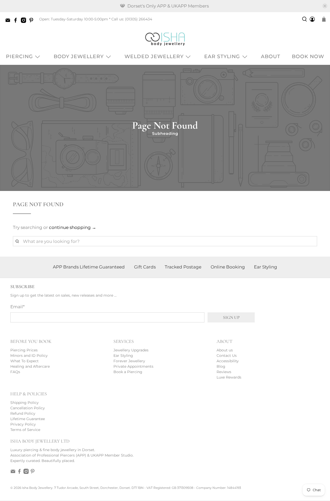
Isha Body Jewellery (37, 488)
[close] (324, 6)
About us (225, 350)
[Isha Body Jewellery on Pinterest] (32, 21)
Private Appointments (133, 366)
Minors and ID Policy (29, 355)
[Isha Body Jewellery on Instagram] (25, 21)
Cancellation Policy (27, 408)
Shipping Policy (24, 402)
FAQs (15, 371)
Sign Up (231, 317)
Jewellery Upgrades (130, 350)
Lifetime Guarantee (27, 419)
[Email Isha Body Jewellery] (9, 21)
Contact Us (227, 355)
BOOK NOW (308, 56)
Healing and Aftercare (30, 366)
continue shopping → (72, 227)
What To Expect (24, 361)
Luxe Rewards (229, 377)
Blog (221, 366)
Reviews (224, 371)
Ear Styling (222, 56)
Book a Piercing (127, 371)
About (270, 56)
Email (17, 306)
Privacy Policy (23, 424)
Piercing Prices (24, 350)
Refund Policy (22, 413)
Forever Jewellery (129, 361)
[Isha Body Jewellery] (165, 39)
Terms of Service (25, 429)
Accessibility (228, 361)
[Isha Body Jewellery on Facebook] (17, 21)
